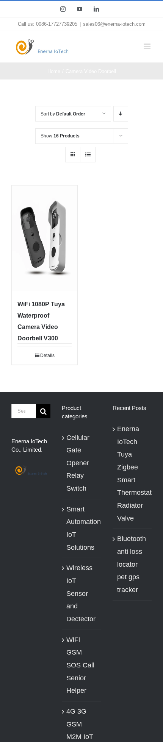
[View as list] (87, 154)
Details (47, 355)
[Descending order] (120, 114)
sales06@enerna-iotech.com (114, 24)
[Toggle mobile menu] (148, 46)
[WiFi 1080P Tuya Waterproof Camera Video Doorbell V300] (44, 238)
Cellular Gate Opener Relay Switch (77, 463)
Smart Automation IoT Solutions (83, 528)
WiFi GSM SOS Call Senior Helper (80, 665)
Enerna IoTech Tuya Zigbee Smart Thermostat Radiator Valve (132, 473)
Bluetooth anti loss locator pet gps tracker (131, 564)
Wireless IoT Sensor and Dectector (81, 593)
